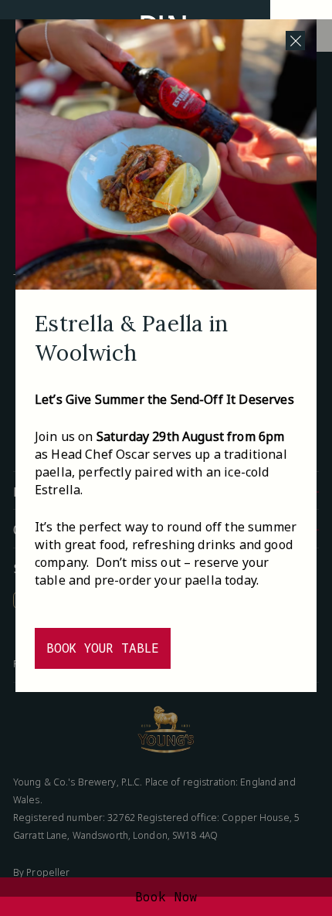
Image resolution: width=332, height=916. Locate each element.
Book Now (166, 896)
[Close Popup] (295, 40)
